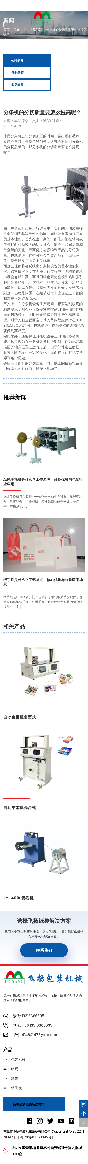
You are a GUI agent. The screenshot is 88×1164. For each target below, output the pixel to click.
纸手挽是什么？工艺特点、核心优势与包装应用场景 (43, 582)
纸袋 (14, 1078)
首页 (6, 29)
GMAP (8, 1137)
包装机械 (18, 1059)
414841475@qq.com (40, 1034)
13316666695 (33, 1016)
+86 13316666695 (37, 1025)
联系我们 (44, 950)
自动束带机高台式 (19, 807)
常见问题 (36, 29)
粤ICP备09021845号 (35, 1137)
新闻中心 (19, 29)
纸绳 (14, 1069)
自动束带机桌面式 (19, 717)
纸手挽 (16, 1087)
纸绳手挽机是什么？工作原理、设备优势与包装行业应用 (43, 482)
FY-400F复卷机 (18, 898)
